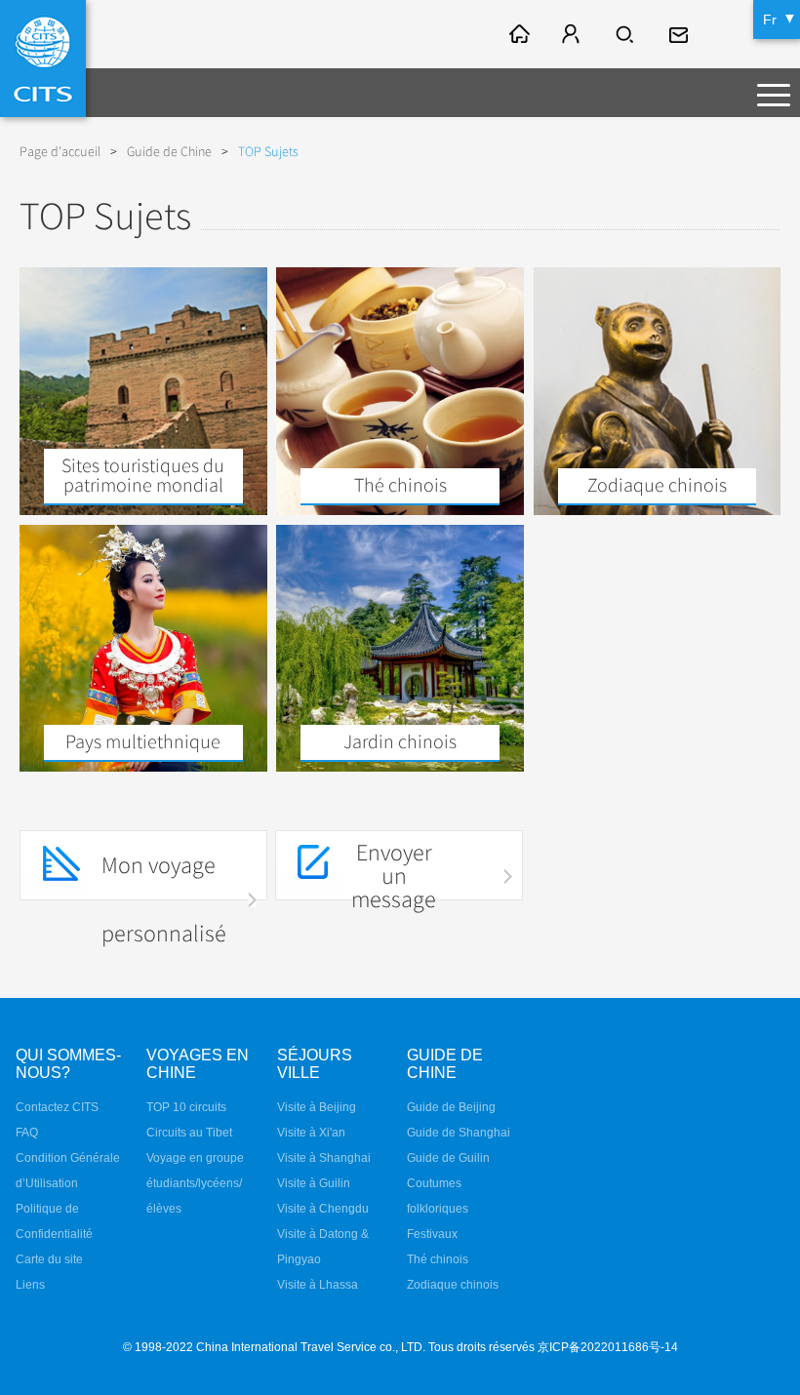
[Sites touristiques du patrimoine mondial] (143, 510)
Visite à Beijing (316, 1107)
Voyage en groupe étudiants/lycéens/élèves (195, 1183)
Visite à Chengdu (323, 1209)
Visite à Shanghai (324, 1158)
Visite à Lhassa (317, 1285)
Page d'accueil (60, 151)
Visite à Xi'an (311, 1132)
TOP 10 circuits (186, 1107)
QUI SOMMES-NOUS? (68, 1064)
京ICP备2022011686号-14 (608, 1347)
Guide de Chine (169, 151)
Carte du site (49, 1259)
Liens (30, 1285)
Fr (770, 19)
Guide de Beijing (451, 1107)
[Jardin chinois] (400, 767)
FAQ (27, 1132)
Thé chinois (437, 1259)
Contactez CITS (57, 1107)
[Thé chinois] (400, 510)
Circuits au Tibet (189, 1132)
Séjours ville (314, 1064)
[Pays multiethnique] (143, 767)
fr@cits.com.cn (681, 34)
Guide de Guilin (448, 1158)
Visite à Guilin (313, 1183)
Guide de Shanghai (458, 1132)
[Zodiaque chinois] (657, 510)
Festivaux (432, 1234)
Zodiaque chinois (453, 1285)
